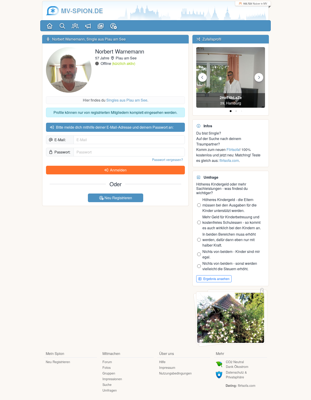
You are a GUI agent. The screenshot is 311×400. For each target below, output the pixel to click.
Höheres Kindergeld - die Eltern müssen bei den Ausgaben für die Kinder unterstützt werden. (229, 205)
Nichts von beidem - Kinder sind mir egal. (231, 254)
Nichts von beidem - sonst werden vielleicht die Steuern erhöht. (229, 266)
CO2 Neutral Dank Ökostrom (237, 364)
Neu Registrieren (118, 197)
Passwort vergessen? (167, 159)
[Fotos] (100, 25)
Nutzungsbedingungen (175, 373)
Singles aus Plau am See (126, 100)
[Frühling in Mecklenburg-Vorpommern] (230, 317)
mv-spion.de (82, 10)
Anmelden (118, 170)
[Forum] (87, 25)
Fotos (106, 367)
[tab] (230, 111)
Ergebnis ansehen (215, 278)
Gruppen (108, 373)
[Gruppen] (75, 25)
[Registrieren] (113, 25)
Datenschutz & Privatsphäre (236, 374)
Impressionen (112, 379)
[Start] (49, 25)
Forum (107, 361)
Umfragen (109, 390)
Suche (107, 384)
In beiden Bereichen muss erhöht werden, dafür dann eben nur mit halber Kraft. (229, 240)
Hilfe (162, 361)
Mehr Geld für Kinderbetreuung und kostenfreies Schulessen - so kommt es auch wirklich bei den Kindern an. (231, 222)
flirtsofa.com (229, 160)
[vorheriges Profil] (202, 77)
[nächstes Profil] (259, 77)
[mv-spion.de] (52, 10)
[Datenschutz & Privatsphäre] (219, 374)
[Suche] (62, 25)
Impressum (167, 367)
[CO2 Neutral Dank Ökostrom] (219, 364)
